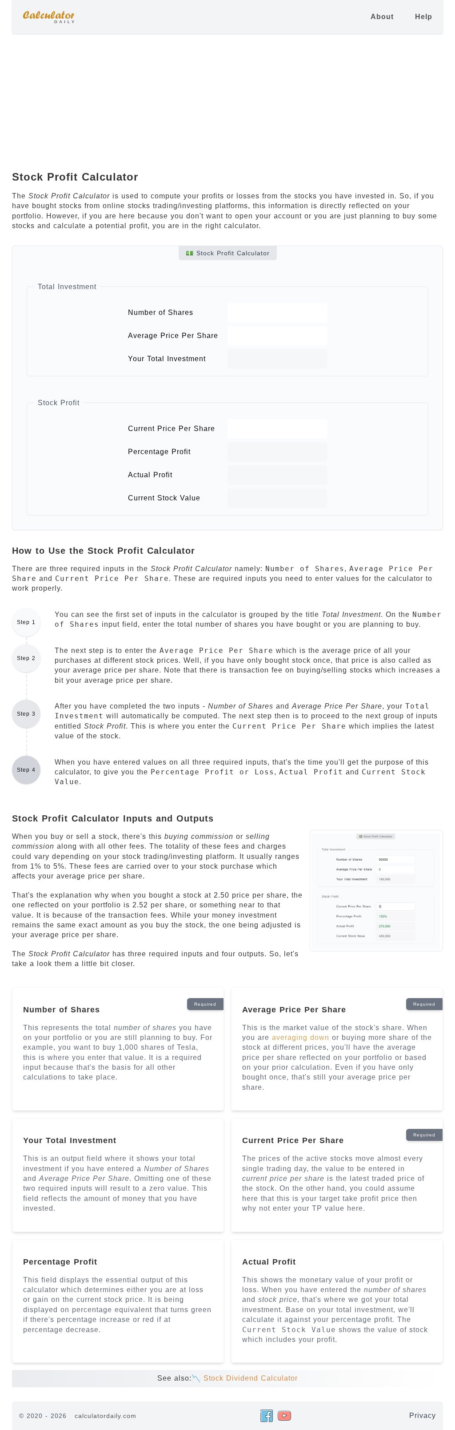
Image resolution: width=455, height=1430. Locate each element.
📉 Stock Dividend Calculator (245, 1378)
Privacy (422, 1415)
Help (423, 16)
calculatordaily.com (105, 1415)
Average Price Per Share (173, 335)
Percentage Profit (159, 451)
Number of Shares (160, 312)
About (382, 16)
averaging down (300, 1037)
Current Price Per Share (171, 428)
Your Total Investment (167, 359)
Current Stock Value (164, 498)
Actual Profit (150, 475)
